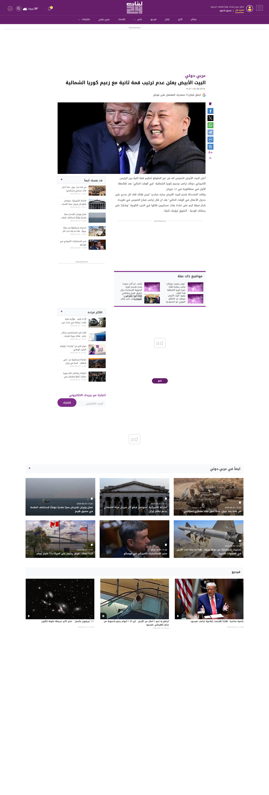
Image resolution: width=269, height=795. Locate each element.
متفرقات (86, 19)
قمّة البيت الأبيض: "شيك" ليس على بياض (131, 297)
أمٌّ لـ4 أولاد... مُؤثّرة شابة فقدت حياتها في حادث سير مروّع (74, 320)
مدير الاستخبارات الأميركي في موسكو (73, 243)
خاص (139, 19)
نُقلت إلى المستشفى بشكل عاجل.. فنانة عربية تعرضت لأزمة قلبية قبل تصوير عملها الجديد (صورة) (73, 334)
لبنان (167, 19)
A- (210, 158)
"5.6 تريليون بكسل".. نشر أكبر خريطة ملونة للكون (67, 621)
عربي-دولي (104, 19)
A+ (210, 152)
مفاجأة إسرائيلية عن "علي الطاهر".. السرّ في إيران (74, 361)
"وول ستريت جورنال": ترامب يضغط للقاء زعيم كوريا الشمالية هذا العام (175, 288)
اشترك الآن (239, 10)
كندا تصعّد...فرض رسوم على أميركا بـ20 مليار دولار (64, 554)
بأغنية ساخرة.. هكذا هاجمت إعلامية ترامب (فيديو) (217, 621)
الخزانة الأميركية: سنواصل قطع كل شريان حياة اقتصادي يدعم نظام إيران (73, 202)
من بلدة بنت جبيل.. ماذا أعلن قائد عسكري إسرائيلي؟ (74, 189)
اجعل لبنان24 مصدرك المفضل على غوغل (177, 94)
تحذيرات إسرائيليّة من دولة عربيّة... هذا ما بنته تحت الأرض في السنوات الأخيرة (73, 229)
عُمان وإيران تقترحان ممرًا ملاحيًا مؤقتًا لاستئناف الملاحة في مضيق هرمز (73, 216)
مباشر (194, 19)
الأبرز (180, 19)
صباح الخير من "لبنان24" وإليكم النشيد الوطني (73, 348)
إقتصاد (121, 19)
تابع (160, 381)
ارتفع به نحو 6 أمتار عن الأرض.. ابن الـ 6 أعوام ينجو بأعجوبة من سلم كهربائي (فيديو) (136, 623)
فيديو (153, 19)
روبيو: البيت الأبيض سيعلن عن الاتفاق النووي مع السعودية (175, 298)
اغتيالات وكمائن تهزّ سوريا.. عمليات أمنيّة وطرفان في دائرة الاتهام (74, 375)
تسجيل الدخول (225, 10)
